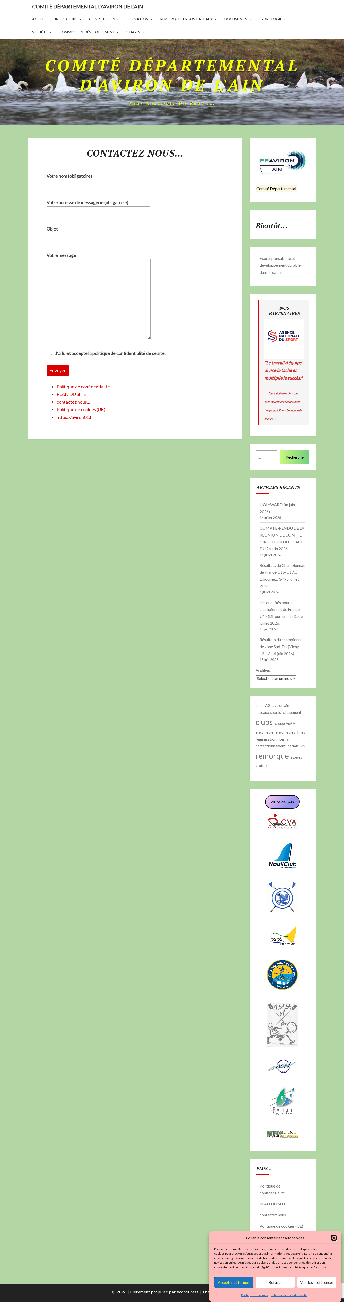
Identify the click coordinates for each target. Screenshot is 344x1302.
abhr (259, 705)
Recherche (295, 457)
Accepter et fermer (233, 1282)
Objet (52, 229)
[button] (333, 1238)
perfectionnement (271, 746)
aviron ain (280, 705)
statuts (262, 765)
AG (267, 705)
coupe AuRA (285, 723)
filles (301, 732)
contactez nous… (73, 402)
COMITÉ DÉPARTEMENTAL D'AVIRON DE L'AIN (87, 6)
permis (293, 746)
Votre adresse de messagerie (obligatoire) (87, 202)
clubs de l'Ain (282, 801)
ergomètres (285, 732)
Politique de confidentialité (289, 1295)
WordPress (188, 1291)
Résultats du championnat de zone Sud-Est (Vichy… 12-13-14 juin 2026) (282, 646)
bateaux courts (268, 712)
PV (303, 746)
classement (292, 712)
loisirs (284, 739)
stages (133, 32)
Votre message (61, 255)
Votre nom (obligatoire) (69, 176)
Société (40, 32)
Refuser (275, 1282)
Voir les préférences (317, 1282)
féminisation (266, 739)
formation (137, 19)
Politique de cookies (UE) (81, 409)
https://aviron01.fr (75, 417)
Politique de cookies (254, 1295)
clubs (264, 721)
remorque (272, 755)
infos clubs (66, 19)
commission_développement (87, 32)
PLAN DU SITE (71, 394)
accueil (39, 19)
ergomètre (264, 732)
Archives (263, 670)
